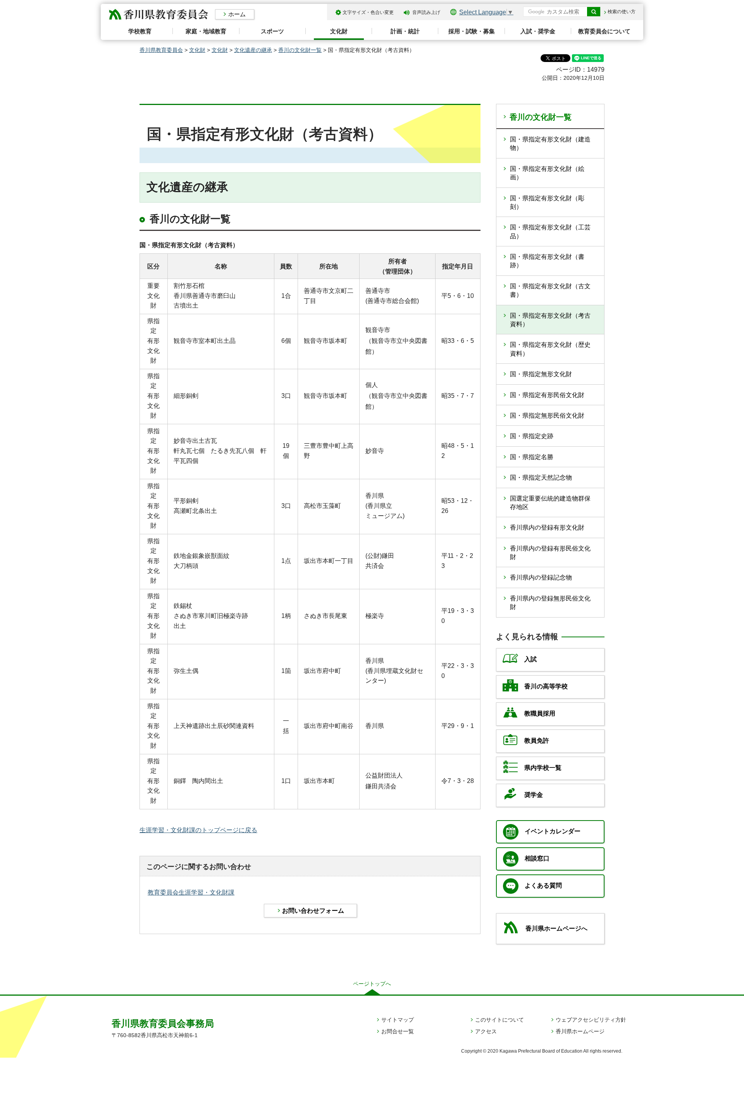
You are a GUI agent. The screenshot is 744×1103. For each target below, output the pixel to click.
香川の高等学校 (546, 686)
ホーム (237, 14)
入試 (530, 659)
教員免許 (536, 740)
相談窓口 (537, 858)
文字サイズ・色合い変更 (368, 12)
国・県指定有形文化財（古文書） (550, 290)
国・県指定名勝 (531, 457)
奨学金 (533, 795)
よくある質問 (543, 885)
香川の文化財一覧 (300, 50)
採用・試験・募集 (471, 31)
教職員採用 (539, 713)
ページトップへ (372, 984)
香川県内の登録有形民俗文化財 (550, 552)
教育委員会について (604, 31)
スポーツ (272, 31)
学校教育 (140, 31)
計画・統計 (405, 31)
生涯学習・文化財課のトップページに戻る (198, 830)
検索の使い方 (622, 11)
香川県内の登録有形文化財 (547, 527)
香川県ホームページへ (556, 928)
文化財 (339, 31)
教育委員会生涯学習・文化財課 (191, 892)
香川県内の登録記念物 (541, 577)
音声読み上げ (426, 12)
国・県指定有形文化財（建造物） (550, 143)
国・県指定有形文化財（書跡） (547, 260)
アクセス (486, 1031)
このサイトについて (499, 1020)
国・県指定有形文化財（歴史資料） (550, 348)
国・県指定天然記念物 (541, 477)
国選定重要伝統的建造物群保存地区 (550, 502)
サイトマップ (397, 1020)
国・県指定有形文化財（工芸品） (550, 231)
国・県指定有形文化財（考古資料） (550, 319)
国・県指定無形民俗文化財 (547, 415)
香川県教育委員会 (161, 50)
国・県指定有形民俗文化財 (547, 395)
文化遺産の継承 (253, 50)
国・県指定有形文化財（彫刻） (547, 202)
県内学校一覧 (542, 767)
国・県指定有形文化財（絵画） (547, 173)
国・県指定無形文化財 (541, 374)
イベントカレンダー (552, 831)
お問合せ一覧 (397, 1031)
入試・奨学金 (537, 31)
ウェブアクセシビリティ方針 (591, 1020)
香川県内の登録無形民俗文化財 (550, 602)
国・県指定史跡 (531, 436)
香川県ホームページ (580, 1031)
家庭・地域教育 (206, 31)
